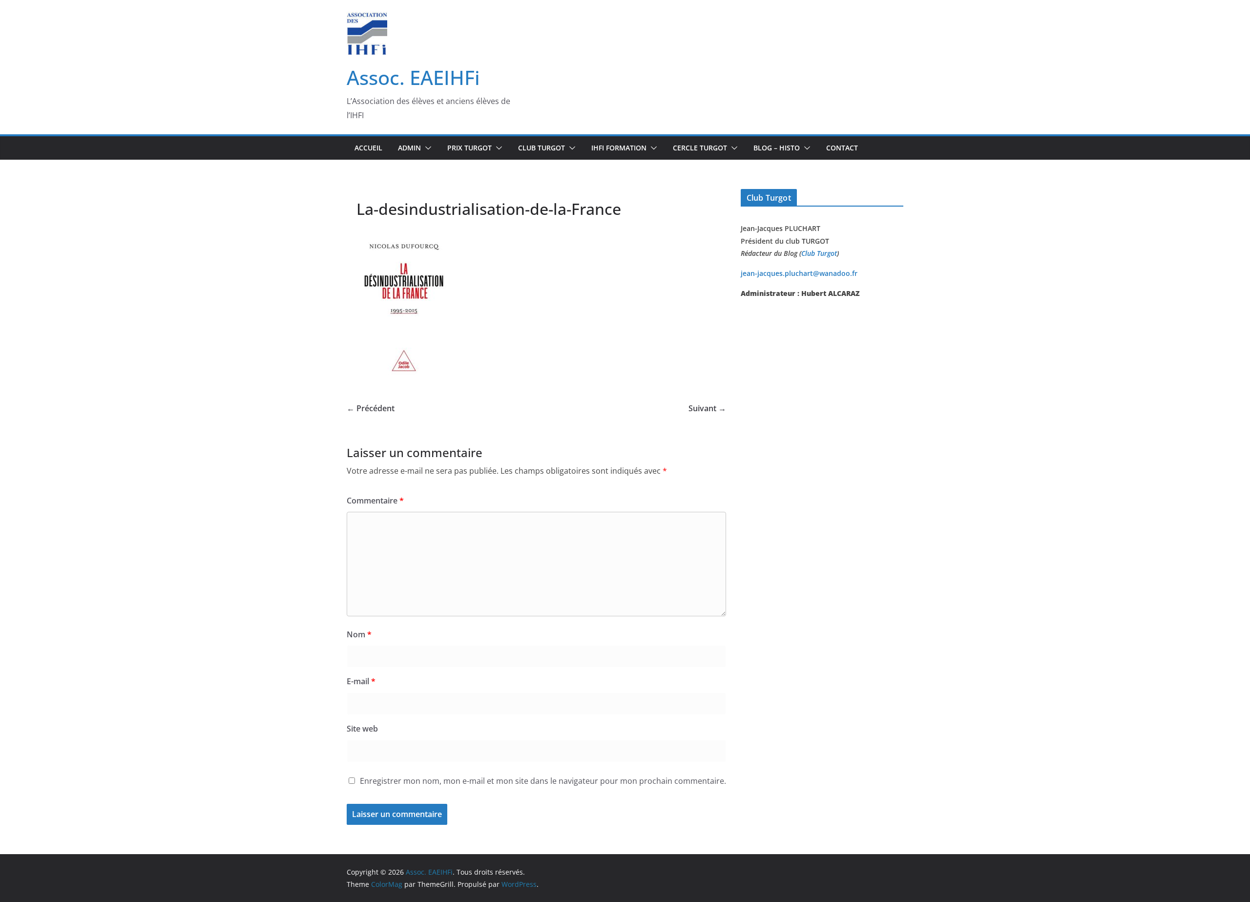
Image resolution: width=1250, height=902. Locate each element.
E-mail (361, 681)
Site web (362, 728)
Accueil (368, 147)
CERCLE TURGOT (700, 147)
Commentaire (375, 500)
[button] (426, 148)
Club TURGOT (541, 147)
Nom (359, 634)
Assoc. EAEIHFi (413, 77)
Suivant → (707, 408)
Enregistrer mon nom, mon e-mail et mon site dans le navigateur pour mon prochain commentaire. (543, 781)
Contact (842, 147)
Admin (409, 147)
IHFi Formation (618, 147)
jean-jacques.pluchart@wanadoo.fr (799, 273)
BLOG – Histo (776, 147)
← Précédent (371, 408)
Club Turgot (819, 253)
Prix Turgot (469, 147)
